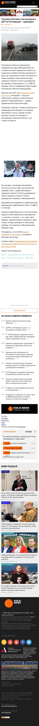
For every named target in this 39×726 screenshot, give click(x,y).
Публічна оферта (7, 686)
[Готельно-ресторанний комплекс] (19, 12)
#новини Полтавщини (15, 258)
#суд (3, 258)
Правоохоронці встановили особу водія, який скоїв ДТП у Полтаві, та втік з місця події (19, 244)
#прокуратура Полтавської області (21, 255)
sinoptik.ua (22, 427)
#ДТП (3, 255)
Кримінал (6, 266)
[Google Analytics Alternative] (5, 718)
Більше (28, 432)
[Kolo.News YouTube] (19, 409)
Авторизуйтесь (19, 311)
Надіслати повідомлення (11, 684)
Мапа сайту (6, 682)
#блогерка (30, 258)
